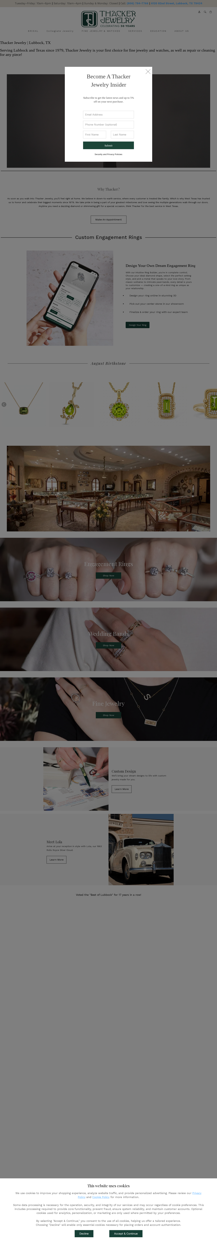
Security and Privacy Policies (108, 154)
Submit (108, 145)
